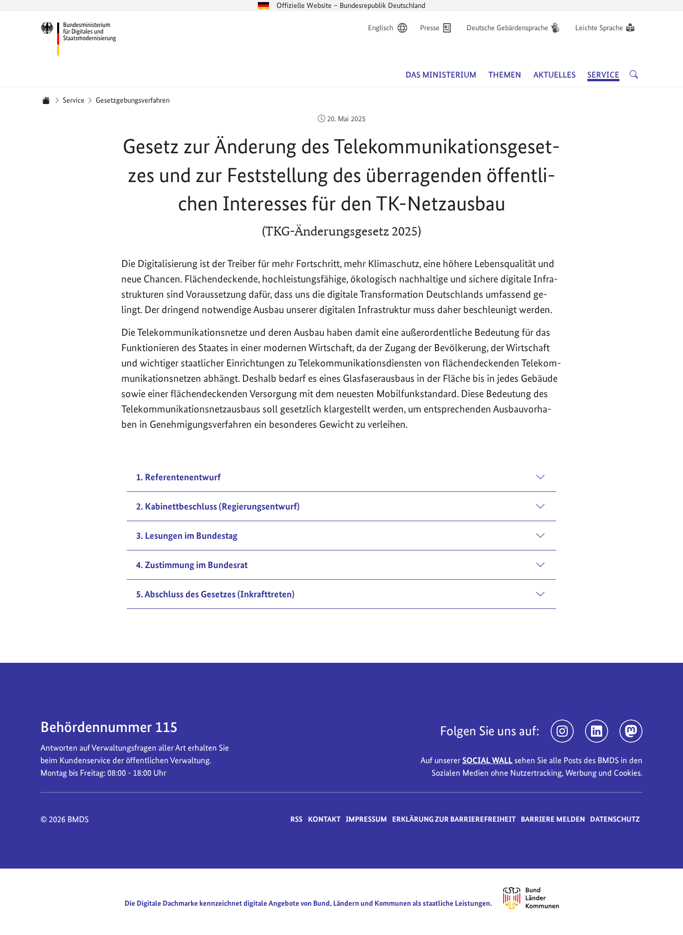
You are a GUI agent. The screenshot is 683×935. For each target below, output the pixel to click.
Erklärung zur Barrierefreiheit (454, 819)
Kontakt (324, 819)
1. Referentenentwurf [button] (178, 477)
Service (74, 100)
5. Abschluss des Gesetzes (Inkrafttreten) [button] (215, 594)
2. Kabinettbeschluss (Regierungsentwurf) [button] (218, 506)
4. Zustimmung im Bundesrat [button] (192, 564)
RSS (296, 819)
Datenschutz (615, 819)
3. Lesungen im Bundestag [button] (186, 535)
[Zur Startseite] (78, 37)
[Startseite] (46, 100)
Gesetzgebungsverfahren (133, 100)
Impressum (366, 819)
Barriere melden (553, 819)
